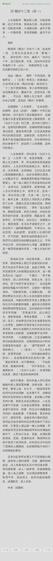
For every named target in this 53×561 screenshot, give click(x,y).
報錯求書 (40, 4)
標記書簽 (25, 4)
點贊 (16, 550)
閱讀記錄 (47, 4)
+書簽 (37, 550)
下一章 (47, 550)
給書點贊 (33, 4)
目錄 (26, 550)
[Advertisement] (26, 518)
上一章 (5, 550)
